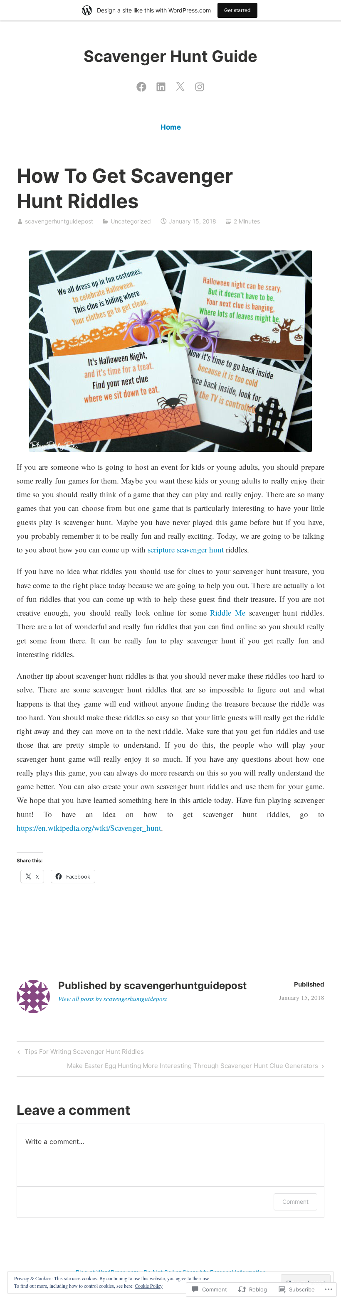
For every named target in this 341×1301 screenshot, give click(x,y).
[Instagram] (200, 85)
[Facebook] (141, 85)
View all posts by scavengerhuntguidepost (112, 998)
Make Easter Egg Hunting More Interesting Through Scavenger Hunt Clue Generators (192, 1067)
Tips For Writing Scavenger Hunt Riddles (79, 1053)
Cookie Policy (149, 1285)
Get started (237, 10)
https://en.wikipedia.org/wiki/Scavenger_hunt (89, 827)
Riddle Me (227, 612)
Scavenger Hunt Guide (170, 56)
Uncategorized (131, 221)
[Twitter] (180, 85)
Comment (295, 1201)
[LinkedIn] (161, 85)
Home (171, 127)
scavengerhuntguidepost (59, 221)
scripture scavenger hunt (186, 549)
